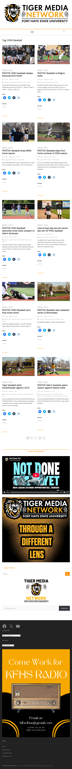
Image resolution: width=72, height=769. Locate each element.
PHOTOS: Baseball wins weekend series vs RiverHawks (53, 311)
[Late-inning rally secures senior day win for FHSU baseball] (53, 209)
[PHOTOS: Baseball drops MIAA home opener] (18, 132)
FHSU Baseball (20, 82)
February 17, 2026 (50, 157)
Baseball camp (12, 240)
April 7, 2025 (13, 391)
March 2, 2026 (49, 79)
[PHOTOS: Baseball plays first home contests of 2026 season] (53, 132)
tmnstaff (5, 79)
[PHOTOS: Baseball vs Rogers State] (53, 54)
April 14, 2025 (49, 316)
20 (40, 438)
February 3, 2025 (49, 391)
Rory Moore (27, 82)
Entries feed (5, 750)
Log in (4, 746)
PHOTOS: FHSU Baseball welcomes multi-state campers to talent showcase (18, 231)
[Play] (5, 492)
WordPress (34, 765)
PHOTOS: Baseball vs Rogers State (51, 74)
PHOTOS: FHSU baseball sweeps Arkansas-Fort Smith (17, 74)
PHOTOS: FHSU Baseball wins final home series (16, 311)
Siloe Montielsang (62, 396)
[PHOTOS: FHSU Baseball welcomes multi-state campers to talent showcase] (18, 209)
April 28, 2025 (14, 316)
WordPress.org (6, 756)
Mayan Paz (55, 237)
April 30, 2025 (49, 234)
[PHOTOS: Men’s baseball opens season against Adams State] (53, 366)
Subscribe (64, 608)
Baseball (5, 70)
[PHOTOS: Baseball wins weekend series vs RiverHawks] (53, 291)
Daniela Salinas (48, 394)
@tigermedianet (9, 568)
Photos (26, 240)
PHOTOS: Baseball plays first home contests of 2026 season (52, 152)
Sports (10, 70)
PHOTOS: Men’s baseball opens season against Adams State (52, 386)
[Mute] (64, 492)
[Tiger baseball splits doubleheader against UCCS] (18, 366)
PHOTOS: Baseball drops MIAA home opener (16, 152)
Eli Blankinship (12, 159)
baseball (6, 82)
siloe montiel (54, 396)
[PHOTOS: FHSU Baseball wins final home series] (18, 291)
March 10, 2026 (14, 79)
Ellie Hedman (12, 82)
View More (7, 116)
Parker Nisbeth (21, 319)
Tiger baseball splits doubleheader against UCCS (15, 386)
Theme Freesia (27, 765)
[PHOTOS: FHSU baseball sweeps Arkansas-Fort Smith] (18, 54)
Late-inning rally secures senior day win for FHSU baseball (52, 229)
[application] (36, 475)
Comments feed (7, 753)
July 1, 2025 (13, 237)
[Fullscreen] (67, 492)
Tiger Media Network (9, 765)
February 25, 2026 (15, 157)
